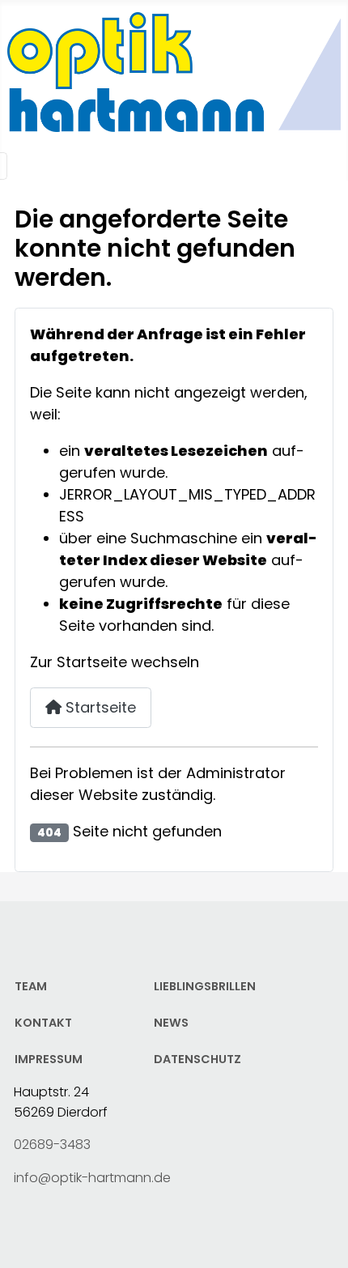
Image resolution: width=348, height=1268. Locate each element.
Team (31, 986)
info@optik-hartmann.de (92, 1177)
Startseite (99, 707)
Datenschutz (197, 1059)
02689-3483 (52, 1144)
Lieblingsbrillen (205, 986)
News (171, 1023)
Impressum (49, 1059)
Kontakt (43, 1023)
